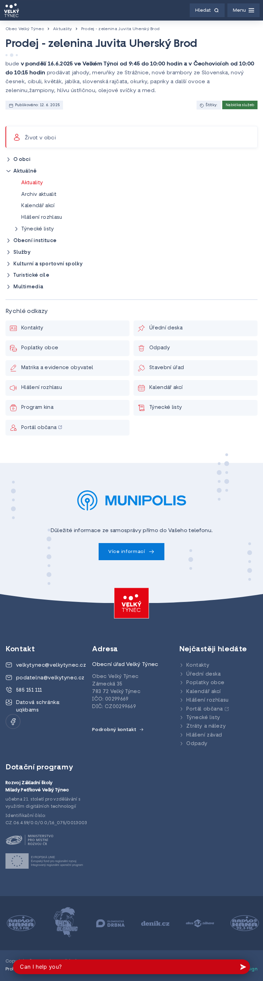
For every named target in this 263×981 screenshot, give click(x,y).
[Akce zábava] (199, 923)
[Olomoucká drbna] (109, 923)
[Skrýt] (8, 171)
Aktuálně (25, 171)
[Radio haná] (19, 923)
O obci (21, 159)
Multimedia (28, 287)
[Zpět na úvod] (11, 10)
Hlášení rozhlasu (41, 217)
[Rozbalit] (8, 159)
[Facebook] (13, 721)
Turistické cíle (31, 275)
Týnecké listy (37, 229)
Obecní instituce (35, 240)
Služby (21, 252)
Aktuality (62, 29)
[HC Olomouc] (64, 923)
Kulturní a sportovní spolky (48, 264)
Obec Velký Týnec (24, 29)
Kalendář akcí (37, 206)
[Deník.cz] (154, 923)
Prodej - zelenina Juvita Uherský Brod (120, 29)
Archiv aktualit (39, 194)
